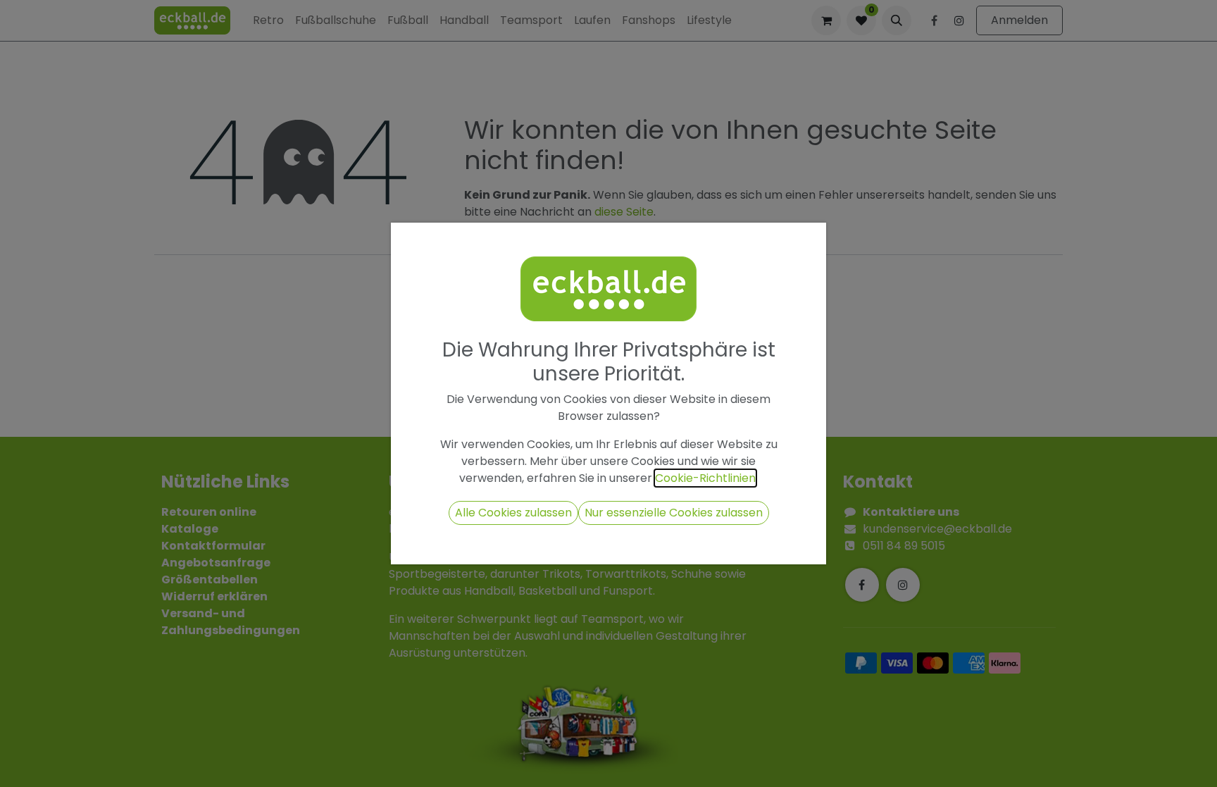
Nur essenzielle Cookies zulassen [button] (674, 512)
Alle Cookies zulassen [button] (513, 512)
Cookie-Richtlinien (705, 478)
